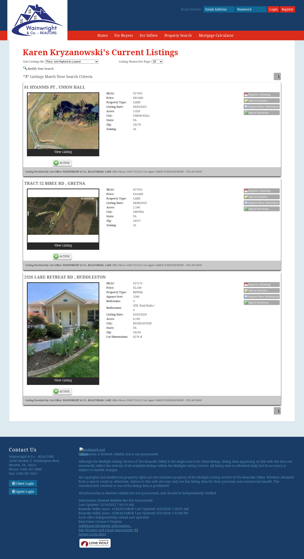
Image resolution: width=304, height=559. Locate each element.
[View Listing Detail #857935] (62, 216)
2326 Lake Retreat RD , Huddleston (65, 277)
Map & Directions (258, 112)
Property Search (178, 35)
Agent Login (24, 491)
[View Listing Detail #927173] (62, 331)
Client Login (24, 483)
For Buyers (123, 35)
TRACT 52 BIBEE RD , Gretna (54, 183)
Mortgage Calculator (216, 35)
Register (288, 9)
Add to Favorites (258, 100)
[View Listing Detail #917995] (62, 121)
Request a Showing (259, 94)
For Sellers (149, 35)
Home (102, 35)
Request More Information (263, 106)
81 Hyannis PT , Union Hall (54, 87)
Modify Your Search (41, 69)
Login (273, 9)
